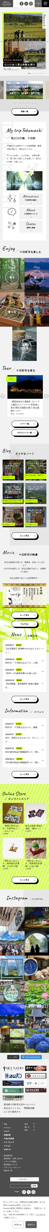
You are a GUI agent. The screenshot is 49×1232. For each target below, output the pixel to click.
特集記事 (7, 1135)
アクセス (7, 1146)
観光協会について (11, 1164)
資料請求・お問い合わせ (13, 1159)
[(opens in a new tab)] (24, 90)
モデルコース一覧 (24, 433)
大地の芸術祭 (9, 1139)
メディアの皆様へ (11, 1161)
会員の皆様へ (23, 1179)
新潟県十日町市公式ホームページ (19, 1104)
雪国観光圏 (29, 1108)
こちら (41, 1214)
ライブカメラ (9, 1142)
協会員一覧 (8, 1170)
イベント (7, 1128)
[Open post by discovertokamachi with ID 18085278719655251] (12, 919)
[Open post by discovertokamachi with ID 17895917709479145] (12, 1016)
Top (5, 1124)
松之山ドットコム (12, 1108)
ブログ (6, 1131)
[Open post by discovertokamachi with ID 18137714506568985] (12, 992)
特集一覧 (24, 111)
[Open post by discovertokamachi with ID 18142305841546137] (12, 943)
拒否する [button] (18, 1225)
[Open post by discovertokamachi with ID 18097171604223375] (12, 1040)
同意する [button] (31, 1225)
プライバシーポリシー (12, 1167)
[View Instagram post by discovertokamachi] (22, 928)
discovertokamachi (12, 909)
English (17, 1191)
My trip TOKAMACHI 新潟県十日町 (6, 3)
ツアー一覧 (24, 424)
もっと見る (24, 536)
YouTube (24, 624)
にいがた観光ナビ (12, 1112)
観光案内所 (8, 1156)
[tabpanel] (24, 90)
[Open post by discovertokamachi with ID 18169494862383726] (12, 968)
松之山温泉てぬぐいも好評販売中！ (24, 578)
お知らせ (7, 1149)
